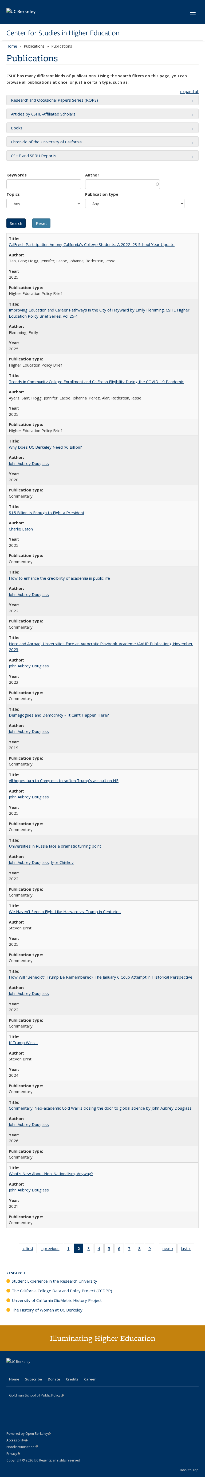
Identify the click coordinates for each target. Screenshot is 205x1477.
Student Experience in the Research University (54, 1281)
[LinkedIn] (21, 1370)
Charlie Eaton (21, 529)
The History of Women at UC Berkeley (47, 1310)
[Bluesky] (53, 1370)
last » (187, 1249)
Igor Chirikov (62, 862)
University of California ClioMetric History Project (57, 1300)
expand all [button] (189, 91)
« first (29, 1249)
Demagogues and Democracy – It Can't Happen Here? (59, 715)
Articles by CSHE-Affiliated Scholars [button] (43, 114)
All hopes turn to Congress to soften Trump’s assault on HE (64, 780)
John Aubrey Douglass (29, 463)
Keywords (16, 175)
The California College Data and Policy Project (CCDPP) (62, 1290)
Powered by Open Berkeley (28, 1433)
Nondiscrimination (22, 1447)
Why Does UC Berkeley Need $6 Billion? (45, 447)
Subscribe (33, 1379)
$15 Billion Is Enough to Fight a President (46, 512)
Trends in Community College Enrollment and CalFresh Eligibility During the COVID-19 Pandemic (96, 381)
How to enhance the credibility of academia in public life (59, 578)
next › (170, 1249)
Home (11, 46)
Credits (72, 1379)
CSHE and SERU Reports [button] (33, 155)
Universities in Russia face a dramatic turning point (55, 846)
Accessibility (17, 1440)
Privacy (13, 1453)
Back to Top (189, 1469)
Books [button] (16, 127)
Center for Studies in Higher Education (63, 33)
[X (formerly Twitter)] (11, 1370)
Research (15, 1273)
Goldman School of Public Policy (36, 1395)
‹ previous (52, 1249)
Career (90, 1379)
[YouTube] (32, 1370)
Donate (54, 1379)
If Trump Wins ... (23, 1042)
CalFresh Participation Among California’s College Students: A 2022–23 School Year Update (92, 244)
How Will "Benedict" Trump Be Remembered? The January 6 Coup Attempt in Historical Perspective (100, 977)
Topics (13, 194)
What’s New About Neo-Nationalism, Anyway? (51, 1173)
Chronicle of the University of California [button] (46, 141)
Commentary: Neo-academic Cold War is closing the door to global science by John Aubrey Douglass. (100, 1108)
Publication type (101, 194)
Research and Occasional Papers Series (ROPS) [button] (54, 100)
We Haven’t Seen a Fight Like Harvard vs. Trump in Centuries (65, 911)
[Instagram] (42, 1370)
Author (92, 175)
